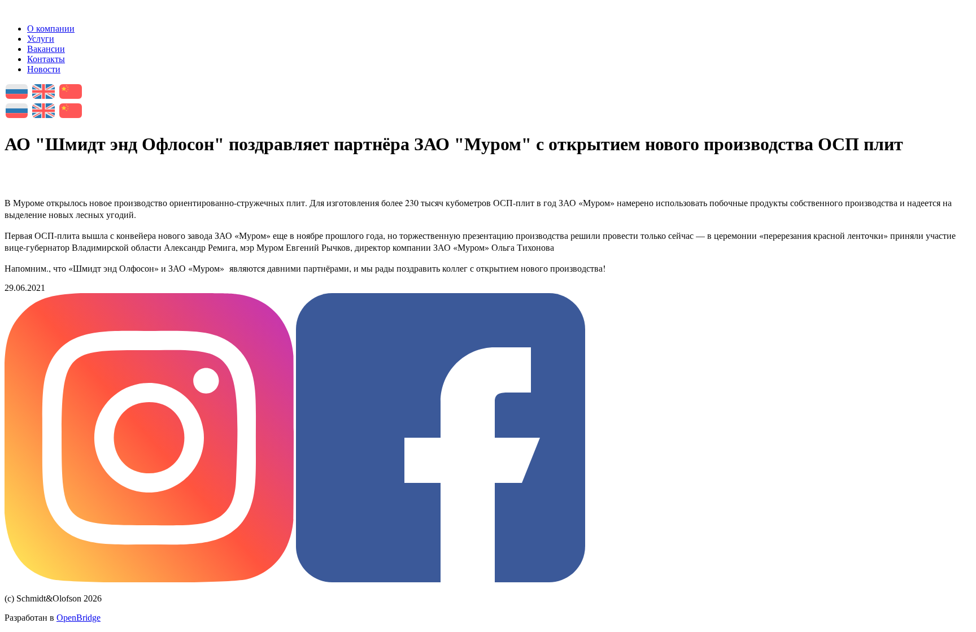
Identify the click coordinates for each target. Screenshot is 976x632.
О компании (51, 28)
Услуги (40, 38)
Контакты (46, 59)
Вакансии (46, 49)
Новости (43, 69)
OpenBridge (78, 617)
